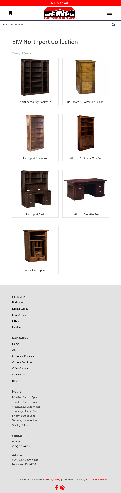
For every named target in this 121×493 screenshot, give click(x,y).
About (15, 349)
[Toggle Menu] (109, 13)
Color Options (20, 368)
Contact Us (18, 374)
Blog (15, 380)
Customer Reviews (23, 356)
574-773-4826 (59, 2)
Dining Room (20, 308)
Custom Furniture (22, 362)
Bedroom (17, 302)
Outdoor (17, 327)
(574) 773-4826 (21, 446)
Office (15, 321)
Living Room (19, 314)
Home (15, 343)
